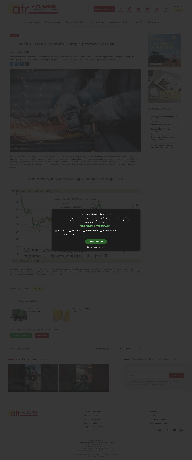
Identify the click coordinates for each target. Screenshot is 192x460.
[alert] (96, 230)
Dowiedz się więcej (101, 222)
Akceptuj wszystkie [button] (95, 241)
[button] (96, 226)
